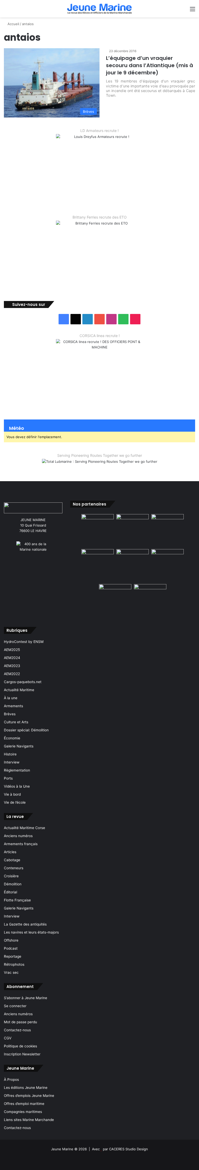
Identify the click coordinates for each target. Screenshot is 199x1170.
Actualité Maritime (19, 690)
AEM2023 (12, 666)
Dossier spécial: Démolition (26, 730)
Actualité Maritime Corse (24, 828)
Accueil (12, 24)
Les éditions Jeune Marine (25, 1087)
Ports (8, 778)
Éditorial (10, 892)
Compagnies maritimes (23, 1112)
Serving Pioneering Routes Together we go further (99, 455)
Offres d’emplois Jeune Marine (29, 1096)
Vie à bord (12, 794)
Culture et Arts (16, 722)
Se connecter (15, 1006)
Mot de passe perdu (20, 1022)
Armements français (21, 844)
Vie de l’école (15, 802)
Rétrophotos (14, 964)
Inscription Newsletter (22, 1054)
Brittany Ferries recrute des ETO (100, 217)
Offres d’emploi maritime (24, 1104)
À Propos (11, 1079)
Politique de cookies (20, 1046)
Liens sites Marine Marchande (29, 1120)
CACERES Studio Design (128, 1149)
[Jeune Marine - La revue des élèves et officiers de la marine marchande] (99, 9)
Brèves (10, 714)
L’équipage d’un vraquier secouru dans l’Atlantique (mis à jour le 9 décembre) (149, 65)
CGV (7, 1038)
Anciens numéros (18, 836)
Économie (12, 738)
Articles (10, 852)
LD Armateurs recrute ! (99, 130)
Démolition (13, 884)
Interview (11, 762)
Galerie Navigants (18, 746)
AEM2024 (12, 658)
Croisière (11, 876)
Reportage (12, 956)
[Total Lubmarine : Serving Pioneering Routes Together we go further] (99, 466)
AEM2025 (12, 650)
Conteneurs (13, 868)
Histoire (10, 754)
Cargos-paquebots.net (22, 682)
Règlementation (17, 770)
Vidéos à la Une (17, 786)
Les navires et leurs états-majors (31, 932)
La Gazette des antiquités (25, 924)
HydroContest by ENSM (24, 642)
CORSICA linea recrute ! (100, 335)
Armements (13, 706)
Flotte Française (17, 900)
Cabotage (12, 860)
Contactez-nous (17, 1030)
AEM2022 (12, 674)
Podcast (11, 948)
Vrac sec (11, 972)
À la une (10, 698)
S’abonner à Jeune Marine (25, 998)
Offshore (11, 940)
